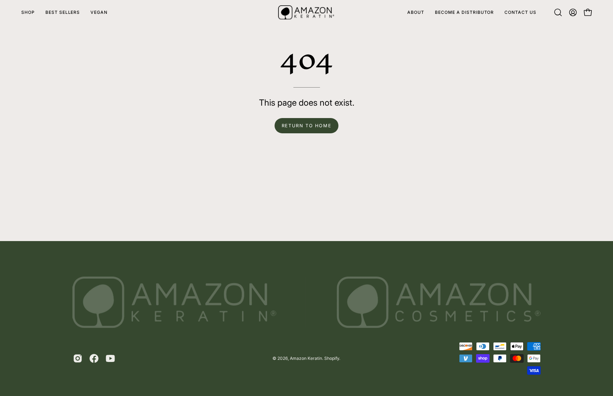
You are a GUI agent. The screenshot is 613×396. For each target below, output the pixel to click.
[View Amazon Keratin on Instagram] (77, 358)
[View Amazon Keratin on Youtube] (110, 358)
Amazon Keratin (306, 358)
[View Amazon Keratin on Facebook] (94, 358)
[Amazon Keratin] (306, 12)
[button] (558, 12)
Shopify (331, 358)
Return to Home (306, 125)
